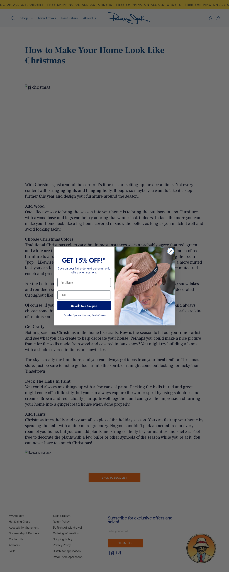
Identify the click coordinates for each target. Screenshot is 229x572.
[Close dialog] (171, 251)
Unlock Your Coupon (84, 306)
